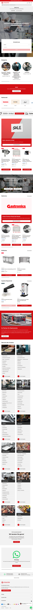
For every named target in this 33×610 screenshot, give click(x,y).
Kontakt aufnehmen (19, 0)
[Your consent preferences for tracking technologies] (31, 608)
